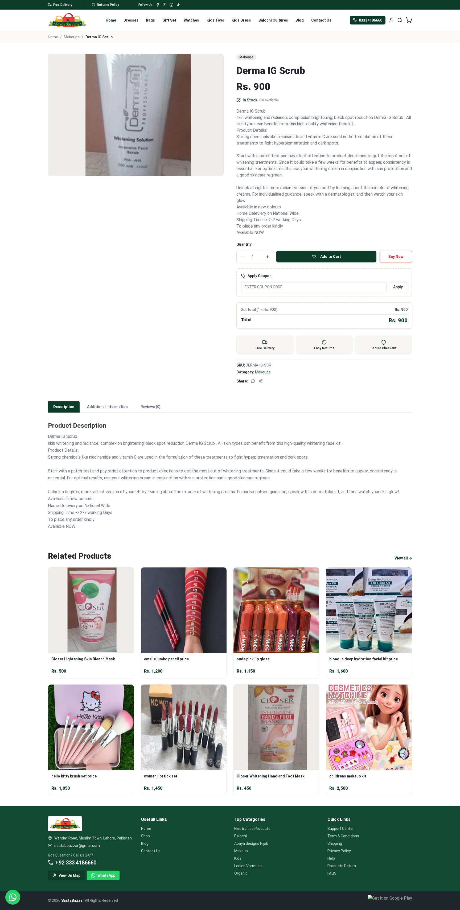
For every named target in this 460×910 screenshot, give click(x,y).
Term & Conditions (343, 836)
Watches (191, 20)
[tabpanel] (230, 472)
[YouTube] (164, 5)
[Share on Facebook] (260, 381)
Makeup (241, 851)
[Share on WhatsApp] (253, 381)
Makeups (72, 37)
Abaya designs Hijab (251, 843)
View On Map (69, 875)
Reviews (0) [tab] (151, 407)
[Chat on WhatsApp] (12, 897)
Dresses (131, 20)
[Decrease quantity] (242, 257)
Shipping (334, 843)
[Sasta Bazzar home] (67, 20)
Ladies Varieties (248, 866)
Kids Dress (241, 20)
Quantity (244, 244)
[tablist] (230, 407)
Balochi (240, 836)
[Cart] (409, 20)
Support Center (340, 828)
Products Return (341, 866)
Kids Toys (215, 20)
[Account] (391, 20)
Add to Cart (330, 256)
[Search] (399, 20)
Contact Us (321, 20)
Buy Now (395, 256)
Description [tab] (63, 407)
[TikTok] (178, 5)
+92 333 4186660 (75, 862)
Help (331, 858)
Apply (398, 287)
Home (111, 20)
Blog (299, 20)
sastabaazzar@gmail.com (77, 845)
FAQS (331, 873)
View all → (403, 558)
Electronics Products (252, 828)
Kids (237, 858)
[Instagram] (171, 5)
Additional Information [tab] (107, 407)
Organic (241, 873)
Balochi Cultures (273, 20)
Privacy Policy (339, 851)
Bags (150, 20)
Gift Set (169, 20)
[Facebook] (157, 5)
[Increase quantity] (267, 257)
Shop (145, 836)
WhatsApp (106, 875)
